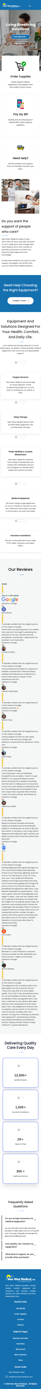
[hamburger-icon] (29, 6)
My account (20, 1349)
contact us (19, 43)
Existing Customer (20, 1338)
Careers (20, 1325)
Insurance (21, 1344)
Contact (20, 1319)
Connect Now (19, 300)
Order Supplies (20, 1314)
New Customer (20, 1355)
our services (19, 36)
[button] (20, 1220)
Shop (20, 1360)
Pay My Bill (20, 1308)
